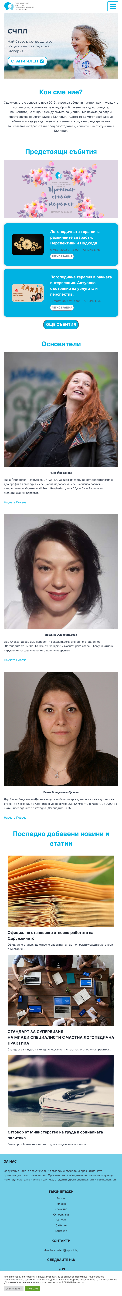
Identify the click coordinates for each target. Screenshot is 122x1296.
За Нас (61, 1198)
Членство (61, 1209)
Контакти (61, 1230)
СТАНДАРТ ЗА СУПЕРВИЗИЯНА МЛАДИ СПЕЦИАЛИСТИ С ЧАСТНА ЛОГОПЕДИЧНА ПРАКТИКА (61, 1037)
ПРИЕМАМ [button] (32, 1288)
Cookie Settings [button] (14, 1288)
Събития (61, 1225)
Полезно (61, 1203)
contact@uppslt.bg (66, 1250)
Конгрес (61, 1220)
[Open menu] (112, 6)
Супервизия (61, 1214)
